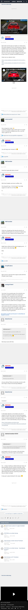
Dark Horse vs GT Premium (11, 557)
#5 (26, 180)
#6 (26, 227)
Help (9, 608)
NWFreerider (8, 161)
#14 (26, 439)
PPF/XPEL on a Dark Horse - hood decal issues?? (14, 548)
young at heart (9, 284)
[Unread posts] (24, 1)
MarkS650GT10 (7, 558)
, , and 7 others (11, 114)
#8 (26, 271)
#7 (26, 243)
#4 (26, 167)
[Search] (26, 1)
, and (12, 135)
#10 (26, 324)
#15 (26, 462)
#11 (26, 371)
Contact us (8, 606)
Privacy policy (4, 608)
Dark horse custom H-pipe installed (15, 526)
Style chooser (3, 604)
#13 (26, 410)
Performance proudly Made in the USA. (18, 111)
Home (12, 608)
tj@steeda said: (6, 329)
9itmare (5, 527)
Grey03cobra (9, 265)
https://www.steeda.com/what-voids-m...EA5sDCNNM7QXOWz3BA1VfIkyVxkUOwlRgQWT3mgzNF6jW (14, 424)
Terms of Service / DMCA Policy (18, 606)
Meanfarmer (8, 319)
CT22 (5, 534)
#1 (26, 42)
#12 (26, 397)
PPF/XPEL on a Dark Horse (11, 533)
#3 (26, 145)
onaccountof (8, 119)
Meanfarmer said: (7, 375)
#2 (26, 124)
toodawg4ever (7, 542)
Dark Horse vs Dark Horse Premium (13, 541)
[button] (1, 1)
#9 (26, 290)
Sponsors (3, 606)
